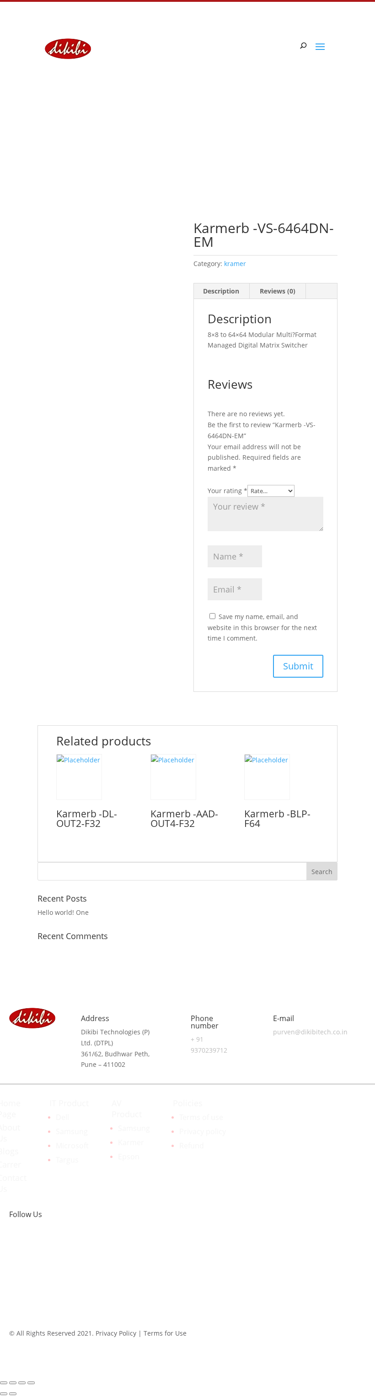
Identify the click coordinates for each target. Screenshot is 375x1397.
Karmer (131, 1142)
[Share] (12, 1382)
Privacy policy (202, 1131)
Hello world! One (63, 912)
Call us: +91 (76, 140)
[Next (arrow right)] (12, 1393)
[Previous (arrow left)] (3, 1393)
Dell (62, 1117)
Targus (67, 1160)
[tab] (221, 291)
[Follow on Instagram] (330, 141)
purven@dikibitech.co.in (310, 1031)
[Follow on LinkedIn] (293, 141)
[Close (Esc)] (3, 1382)
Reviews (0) (277, 291)
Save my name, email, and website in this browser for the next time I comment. (262, 627)
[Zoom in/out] (31, 1382)
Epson (128, 1157)
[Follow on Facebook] (312, 141)
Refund (191, 1146)
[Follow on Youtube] (71, 1243)
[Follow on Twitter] (53, 1243)
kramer (235, 263)
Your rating (227, 490)
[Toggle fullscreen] (22, 1382)
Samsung (72, 1131)
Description (221, 291)
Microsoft (72, 1146)
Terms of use (201, 1117)
